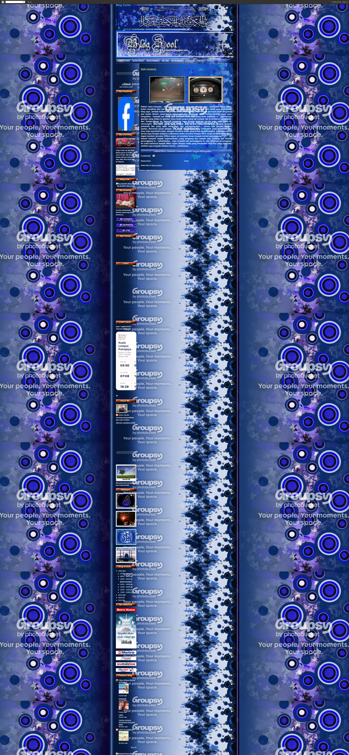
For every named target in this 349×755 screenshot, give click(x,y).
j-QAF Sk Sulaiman (126, 730)
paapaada (122, 699)
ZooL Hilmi (124, 415)
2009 (120, 571)
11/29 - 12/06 (125, 592)
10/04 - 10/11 (125, 579)
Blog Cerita (123, 5)
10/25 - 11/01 (125, 590)
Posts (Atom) (157, 165)
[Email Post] (153, 156)
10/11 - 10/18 (125, 584)
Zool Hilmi (126, 96)
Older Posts (226, 161)
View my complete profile (125, 423)
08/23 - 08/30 (125, 576)
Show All (133, 747)
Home (186, 161)
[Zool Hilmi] (126, 130)
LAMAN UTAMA (124, 61)
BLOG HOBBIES (153, 61)
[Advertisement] (124, 432)
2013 (120, 600)
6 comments (146, 156)
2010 (120, 595)
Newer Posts (146, 161)
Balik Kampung (126, 582)
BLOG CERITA (138, 61)
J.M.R (121, 715)
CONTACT (201, 61)
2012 (120, 598)
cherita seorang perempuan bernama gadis (127, 722)
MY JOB (165, 61)
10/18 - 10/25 (125, 587)
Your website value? (126, 86)
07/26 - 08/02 (125, 574)
